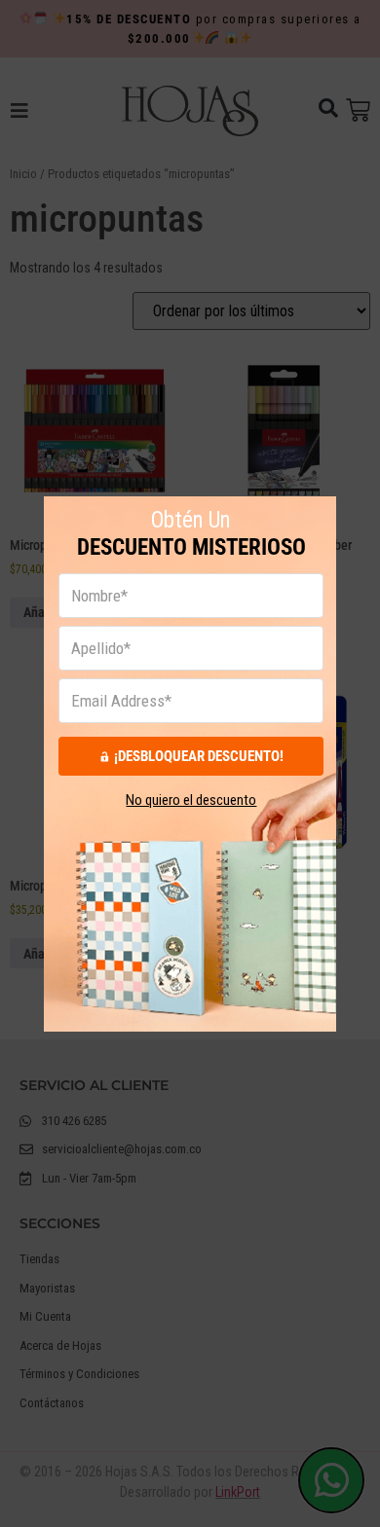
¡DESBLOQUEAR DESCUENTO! (199, 755)
